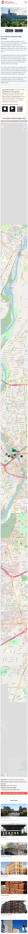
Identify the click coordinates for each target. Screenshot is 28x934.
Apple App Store (6, 97)
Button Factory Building (6, 915)
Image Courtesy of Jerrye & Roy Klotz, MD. (8, 917)
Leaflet (13, 775)
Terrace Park (3, 837)
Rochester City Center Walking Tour (11, 790)
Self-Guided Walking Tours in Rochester (13, 90)
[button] (14, 449)
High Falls (3, 818)
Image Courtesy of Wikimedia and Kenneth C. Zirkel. (10, 85)
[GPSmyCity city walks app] (9, 2)
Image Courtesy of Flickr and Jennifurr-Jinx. (9, 897)
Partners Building (5, 895)
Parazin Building (4, 876)
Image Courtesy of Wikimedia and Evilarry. (8, 820)
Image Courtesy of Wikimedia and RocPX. (8, 878)
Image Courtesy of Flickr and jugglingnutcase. (9, 839)
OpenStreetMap (19, 775)
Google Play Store (16, 97)
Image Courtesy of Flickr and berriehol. (8, 859)
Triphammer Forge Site (6, 857)
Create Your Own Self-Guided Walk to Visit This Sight (14, 121)
